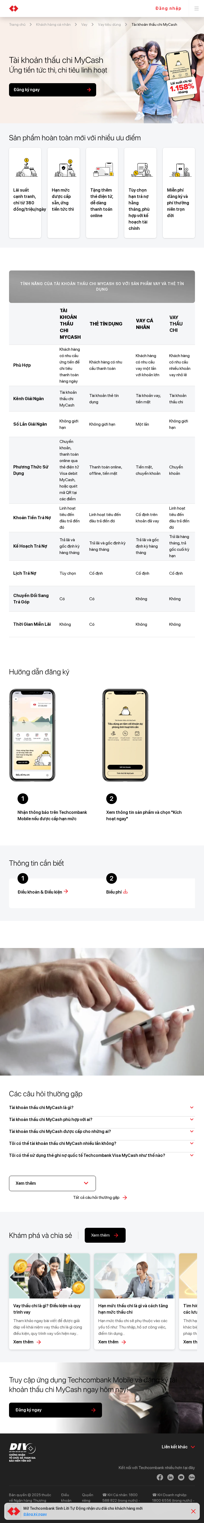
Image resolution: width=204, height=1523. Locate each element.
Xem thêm (23, 1341)
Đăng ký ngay (35, 1514)
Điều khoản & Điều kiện (40, 892)
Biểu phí (114, 892)
